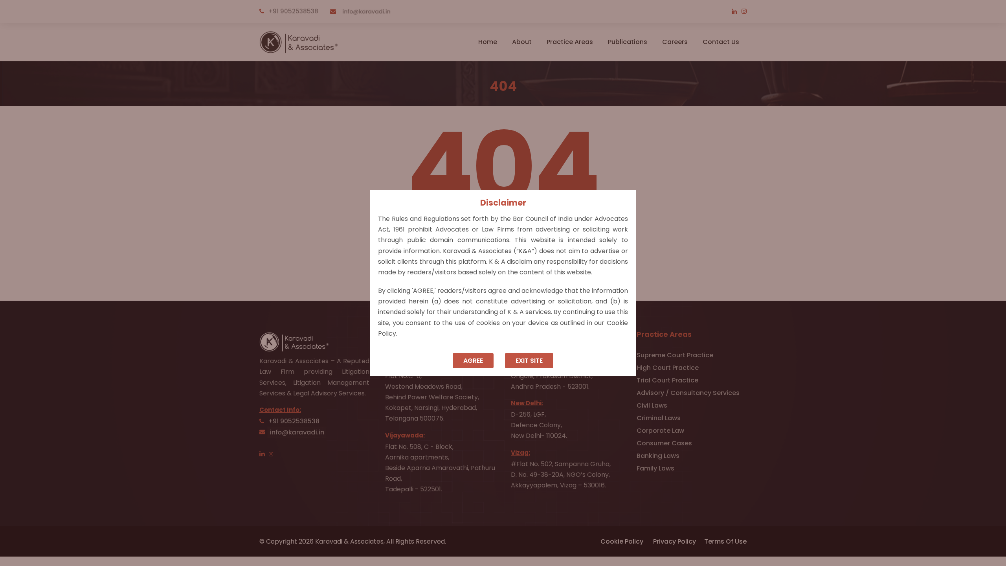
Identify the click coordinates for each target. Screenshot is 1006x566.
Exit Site (529, 360)
